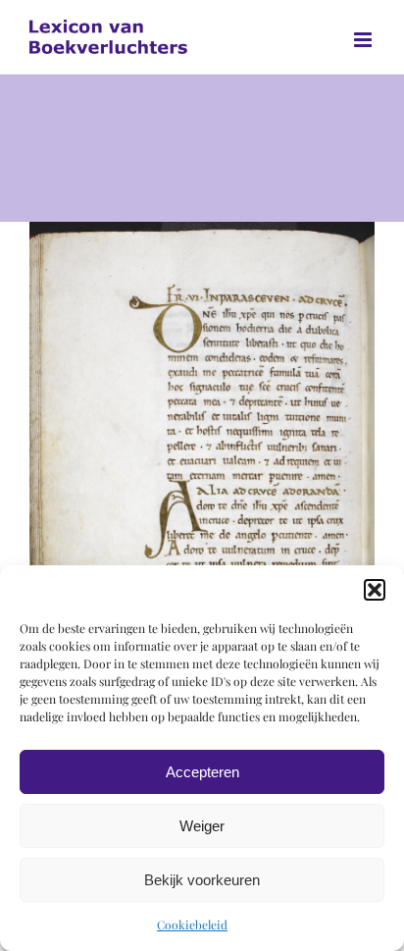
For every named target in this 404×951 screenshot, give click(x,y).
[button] (374, 590)
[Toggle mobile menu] (364, 39)
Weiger (202, 826)
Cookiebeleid (192, 924)
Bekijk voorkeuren (202, 880)
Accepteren (202, 772)
